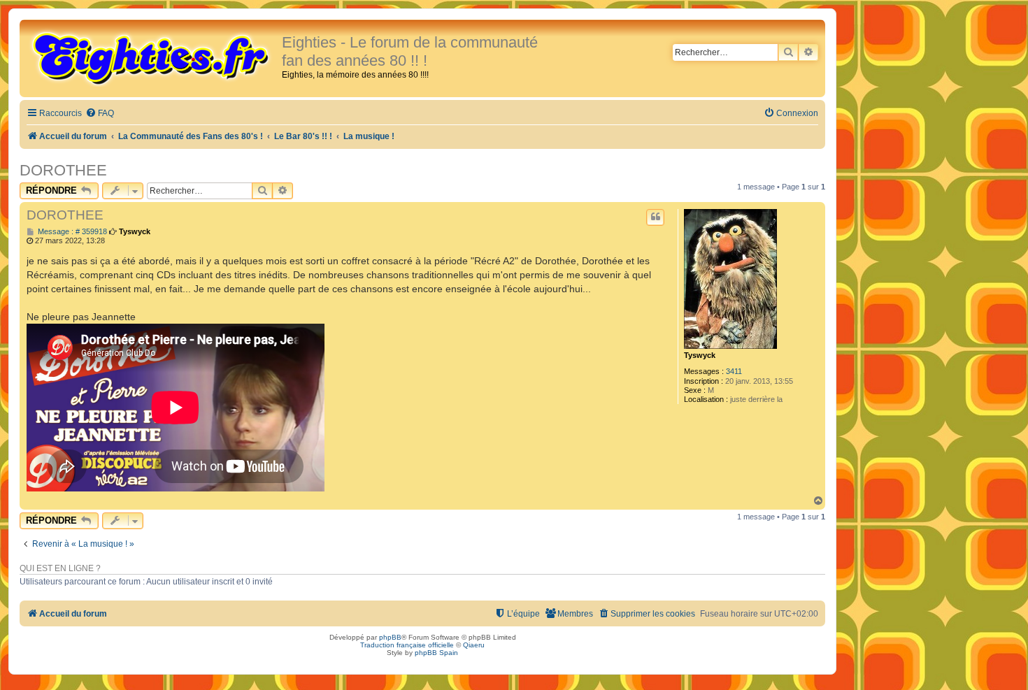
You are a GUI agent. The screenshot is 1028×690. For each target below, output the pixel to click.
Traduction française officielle (407, 645)
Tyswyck (699, 355)
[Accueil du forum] (152, 57)
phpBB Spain (436, 652)
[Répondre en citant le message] (655, 217)
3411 (734, 371)
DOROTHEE (63, 170)
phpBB (390, 637)
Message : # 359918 (71, 231)
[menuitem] (99, 113)
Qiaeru (474, 645)
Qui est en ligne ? (60, 568)
